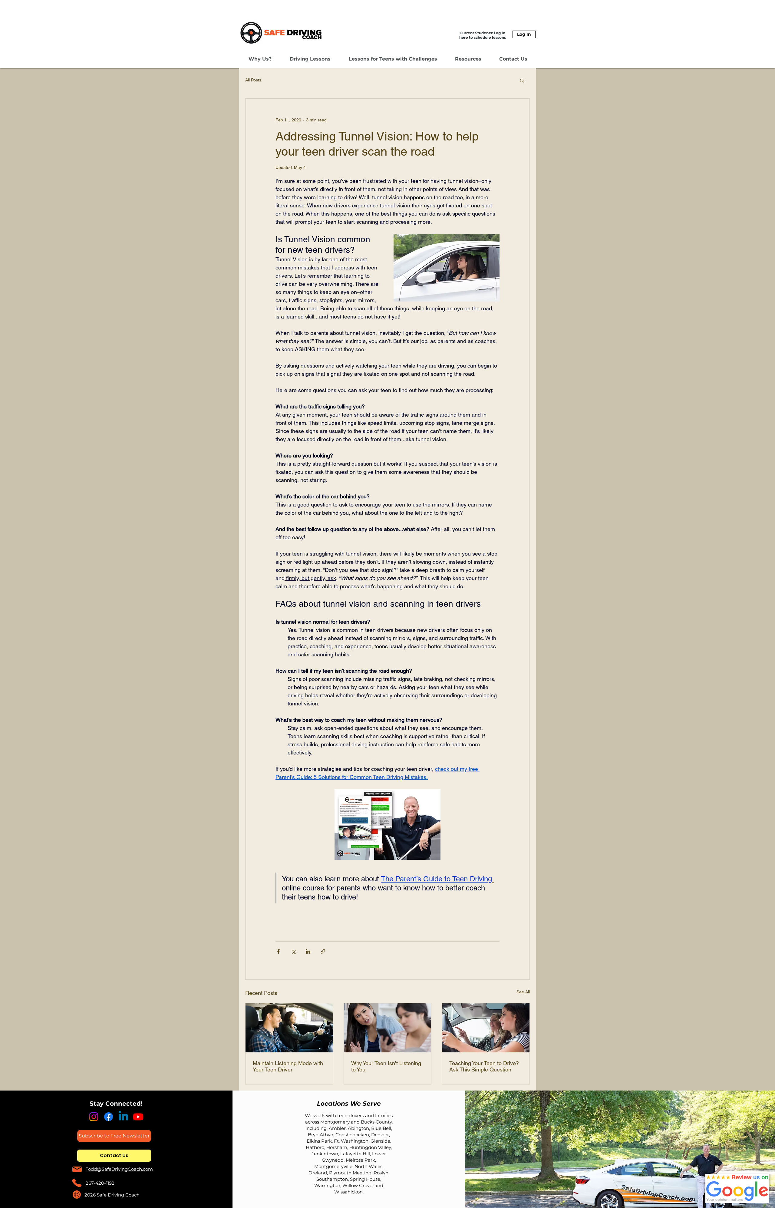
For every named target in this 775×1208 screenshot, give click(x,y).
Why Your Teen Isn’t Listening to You (386, 1066)
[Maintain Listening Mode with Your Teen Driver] (289, 1027)
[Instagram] (94, 1117)
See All (523, 991)
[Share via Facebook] (278, 951)
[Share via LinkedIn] (308, 951)
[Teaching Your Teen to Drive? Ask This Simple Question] (485, 1027)
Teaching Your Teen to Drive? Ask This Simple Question (484, 1066)
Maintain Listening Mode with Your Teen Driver (288, 1066)
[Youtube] (138, 1117)
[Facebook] (108, 1117)
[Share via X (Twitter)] (293, 951)
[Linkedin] (123, 1117)
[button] (260, 59)
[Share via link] (323, 951)
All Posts (253, 80)
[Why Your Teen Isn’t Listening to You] (387, 1027)
